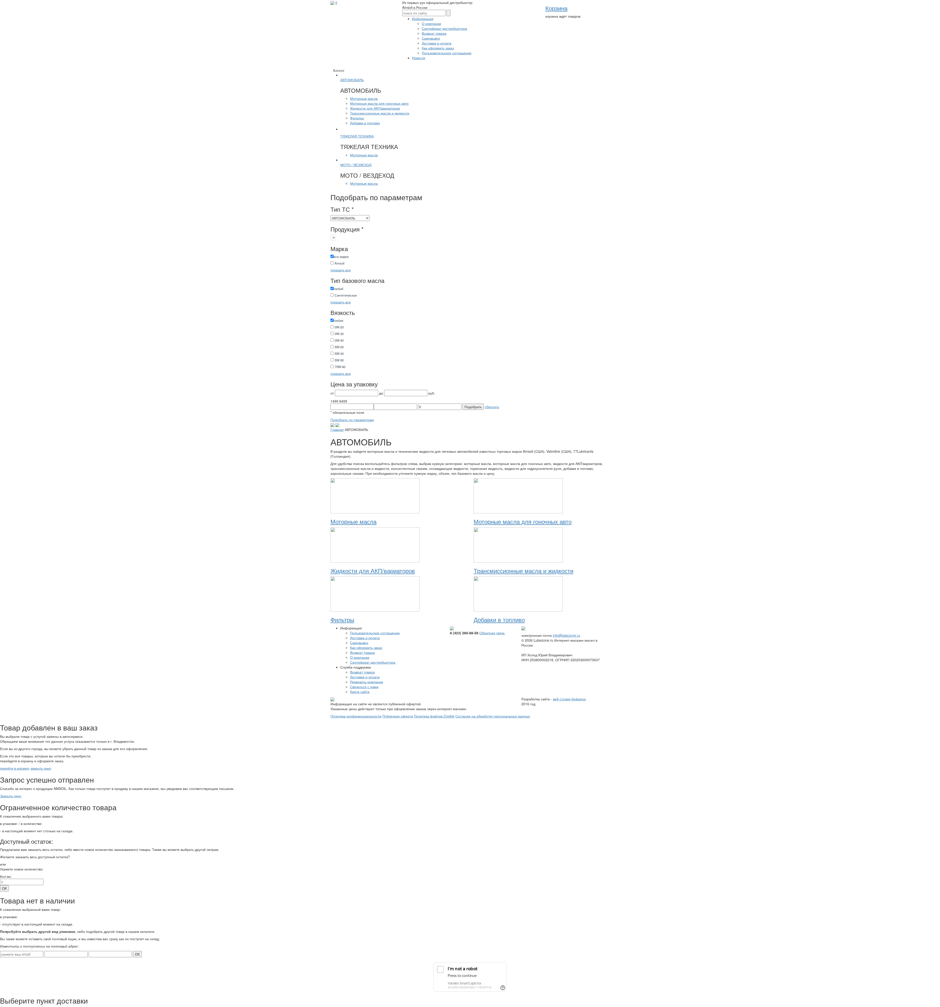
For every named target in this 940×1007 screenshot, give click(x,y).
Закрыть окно (10, 795)
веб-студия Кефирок (569, 698)
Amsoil (339, 263)
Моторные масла (364, 98)
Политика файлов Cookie (434, 716)
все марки (341, 256)
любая (338, 320)
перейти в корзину (14, 768)
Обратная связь (492, 632)
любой (338, 288)
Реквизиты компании (366, 681)
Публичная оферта (397, 716)
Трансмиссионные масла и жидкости (379, 113)
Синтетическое (345, 295)
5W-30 (339, 353)
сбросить (492, 406)
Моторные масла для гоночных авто (379, 103)
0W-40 (339, 340)
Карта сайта (359, 691)
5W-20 (339, 347)
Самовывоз (431, 38)
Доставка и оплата (436, 43)
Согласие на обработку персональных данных (492, 716)
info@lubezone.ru (566, 635)
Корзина (556, 8)
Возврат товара (434, 33)
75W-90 (339, 366)
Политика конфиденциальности (355, 716)
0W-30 (339, 333)
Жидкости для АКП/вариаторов (375, 108)
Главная (337, 429)
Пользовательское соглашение (446, 52)
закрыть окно (40, 768)
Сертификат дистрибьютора (444, 28)
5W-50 (339, 360)
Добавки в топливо (365, 122)
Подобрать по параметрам (352, 419)
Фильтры (357, 118)
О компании (431, 23)
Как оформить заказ (438, 48)
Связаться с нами (364, 686)
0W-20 (339, 327)
